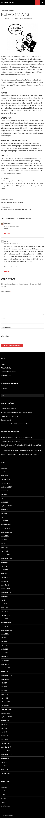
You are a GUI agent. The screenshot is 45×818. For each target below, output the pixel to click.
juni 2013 (4, 540)
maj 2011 (4, 604)
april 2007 (4, 769)
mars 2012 (4, 574)
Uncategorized (5, 806)
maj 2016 (4, 472)
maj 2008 (4, 732)
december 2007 (6, 747)
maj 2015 (4, 498)
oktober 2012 (5, 555)
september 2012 (6, 558)
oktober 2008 (5, 713)
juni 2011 (4, 600)
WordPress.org (6, 375)
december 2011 (6, 585)
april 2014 (4, 521)
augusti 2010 (5, 634)
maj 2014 (4, 517)
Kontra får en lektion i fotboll (23, 437)
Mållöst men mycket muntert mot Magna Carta (16, 208)
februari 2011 (5, 615)
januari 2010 (5, 660)
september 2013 (6, 532)
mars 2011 (4, 611)
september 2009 (6, 675)
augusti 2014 (5, 509)
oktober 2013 (5, 528)
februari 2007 (5, 773)
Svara (8, 233)
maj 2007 (4, 766)
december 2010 (6, 622)
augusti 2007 (5, 758)
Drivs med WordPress (7, 815)
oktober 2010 (5, 626)
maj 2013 (4, 543)
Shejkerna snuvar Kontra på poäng (12, 201)
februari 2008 (5, 743)
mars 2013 (4, 551)
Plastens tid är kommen (8, 409)
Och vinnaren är (6, 420)
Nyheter (11, 11)
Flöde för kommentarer (8, 372)
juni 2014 (4, 513)
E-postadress (6, 327)
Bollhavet (4, 787)
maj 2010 (4, 645)
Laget (2, 794)
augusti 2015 (5, 491)
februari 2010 (5, 656)
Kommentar (6, 291)
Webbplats (5, 336)
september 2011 (6, 592)
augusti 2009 (5, 679)
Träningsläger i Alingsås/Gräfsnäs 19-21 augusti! (16, 412)
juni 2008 (4, 728)
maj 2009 (4, 690)
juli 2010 (4, 638)
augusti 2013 (5, 536)
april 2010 (4, 649)
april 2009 (4, 694)
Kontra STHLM (7, 2)
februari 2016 (5, 479)
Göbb (6, 241)
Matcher (4, 798)
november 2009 (6, 668)
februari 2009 (5, 702)
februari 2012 (5, 577)
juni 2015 (4, 494)
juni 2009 (4, 687)
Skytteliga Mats (6, 437)
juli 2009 (4, 683)
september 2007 (6, 754)
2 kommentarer (27, 18)
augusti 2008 (5, 720)
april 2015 (4, 502)
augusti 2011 (5, 596)
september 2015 (6, 487)
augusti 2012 (5, 562)
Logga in (3, 364)
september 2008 (6, 717)
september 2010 (6, 630)
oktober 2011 (5, 589)
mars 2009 (4, 698)
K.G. (17, 18)
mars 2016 (4, 476)
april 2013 (4, 547)
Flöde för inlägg (6, 368)
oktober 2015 (5, 483)
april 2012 (4, 570)
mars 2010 (4, 653)
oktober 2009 (5, 671)
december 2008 (6, 709)
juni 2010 (4, 641)
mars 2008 (4, 739)
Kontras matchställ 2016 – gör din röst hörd (15, 424)
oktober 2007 (5, 751)
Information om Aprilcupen (10, 416)
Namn (3, 318)
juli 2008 (4, 724)
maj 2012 (4, 566)
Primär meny (42, 2)
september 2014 (6, 506)
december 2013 (6, 525)
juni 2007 (4, 762)
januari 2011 (5, 619)
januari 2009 (5, 705)
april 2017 (4, 468)
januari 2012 (5, 581)
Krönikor (4, 11)
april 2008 (4, 736)
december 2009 (6, 664)
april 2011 (4, 607)
